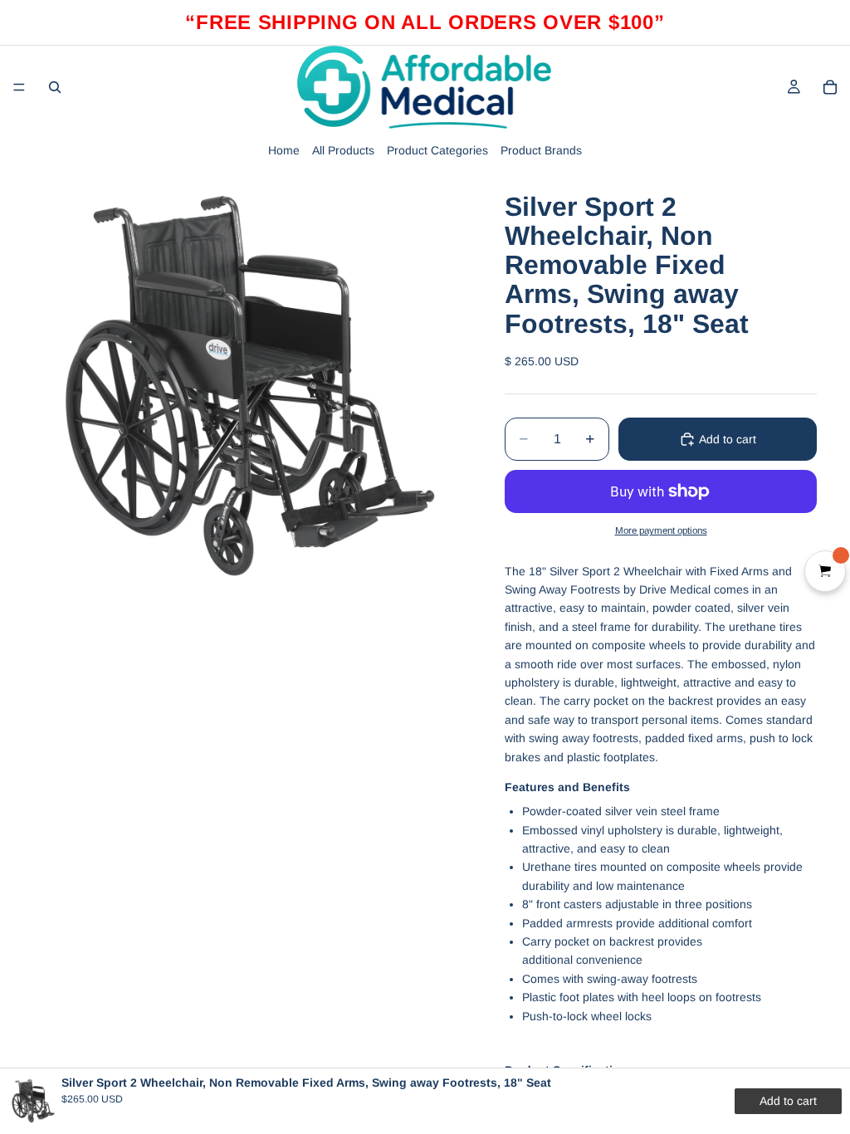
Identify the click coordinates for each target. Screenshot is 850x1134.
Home (284, 150)
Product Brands (541, 150)
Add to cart (727, 439)
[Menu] (19, 87)
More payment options (661, 530)
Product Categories (437, 150)
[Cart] (830, 87)
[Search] (55, 87)
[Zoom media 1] (249, 388)
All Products (343, 150)
